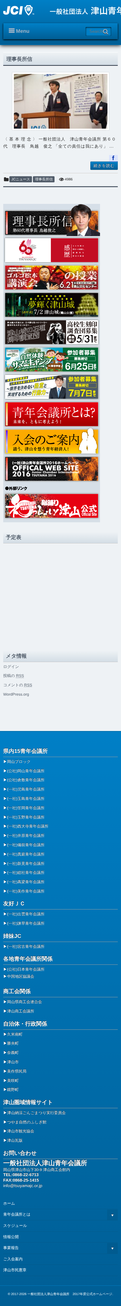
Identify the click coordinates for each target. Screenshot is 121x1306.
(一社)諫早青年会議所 (26, 923)
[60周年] (60, 249)
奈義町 (13, 1052)
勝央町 (13, 1043)
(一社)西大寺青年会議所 (27, 826)
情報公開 (11, 1237)
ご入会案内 (13, 1259)
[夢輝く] (60, 304)
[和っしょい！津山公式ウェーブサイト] (60, 505)
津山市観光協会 (20, 1131)
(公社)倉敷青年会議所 (26, 780)
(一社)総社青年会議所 (26, 872)
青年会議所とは (17, 1214)
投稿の (13, 675)
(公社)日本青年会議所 (26, 969)
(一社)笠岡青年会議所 (26, 808)
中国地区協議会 (20, 976)
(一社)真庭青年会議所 (26, 854)
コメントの (17, 685)
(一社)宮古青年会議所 (26, 946)
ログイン (11, 666)
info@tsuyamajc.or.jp (22, 1185)
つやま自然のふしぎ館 (26, 1122)
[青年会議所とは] (60, 413)
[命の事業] (60, 277)
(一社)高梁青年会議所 (26, 882)
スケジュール (15, 1225)
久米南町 (15, 1034)
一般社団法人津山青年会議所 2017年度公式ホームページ (69, 1294)
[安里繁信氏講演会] (60, 386)
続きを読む (104, 165)
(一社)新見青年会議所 (26, 863)
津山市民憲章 (14, 1270)
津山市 (13, 1062)
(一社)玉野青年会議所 (26, 817)
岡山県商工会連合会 (24, 1002)
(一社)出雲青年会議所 (26, 914)
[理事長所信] (60, 101)
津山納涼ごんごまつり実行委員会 (36, 1112)
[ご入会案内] (60, 441)
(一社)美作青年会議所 (26, 891)
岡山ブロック (19, 761)
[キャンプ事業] (60, 359)
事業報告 (11, 1248)
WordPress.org (16, 694)
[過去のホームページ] (60, 468)
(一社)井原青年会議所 (26, 835)
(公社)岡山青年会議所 (26, 771)
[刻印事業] (60, 331)
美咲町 (13, 1080)
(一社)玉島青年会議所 (26, 798)
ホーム (9, 1203)
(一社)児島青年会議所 (26, 789)
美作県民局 (16, 1071)
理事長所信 (19, 59)
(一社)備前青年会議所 (26, 845)
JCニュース (20, 179)
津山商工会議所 (20, 1011)
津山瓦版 (15, 1140)
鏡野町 (13, 1089)
